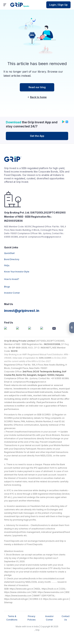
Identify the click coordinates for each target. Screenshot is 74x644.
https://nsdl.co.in (50, 588)
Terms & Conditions (11, 618)
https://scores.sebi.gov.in (56, 599)
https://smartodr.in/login (16, 599)
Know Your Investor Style (16, 271)
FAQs (6, 265)
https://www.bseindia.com (18, 595)
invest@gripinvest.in (21, 311)
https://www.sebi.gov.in (21, 588)
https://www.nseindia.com (51, 592)
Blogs (7, 286)
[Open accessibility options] (71, 327)
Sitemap (8, 602)
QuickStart (9, 253)
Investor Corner (12, 293)
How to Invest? (11, 279)
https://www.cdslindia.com (17, 592)
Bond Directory (11, 259)
